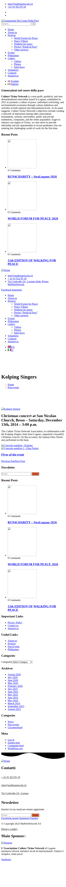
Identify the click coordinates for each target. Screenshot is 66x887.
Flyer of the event (12, 454)
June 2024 (13, 697)
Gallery (11, 58)
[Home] (5, 270)
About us (12, 32)
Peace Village (21, 41)
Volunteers (13, 70)
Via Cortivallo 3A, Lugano (15, 793)
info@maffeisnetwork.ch (20, 4)
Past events (13, 387)
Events (11, 52)
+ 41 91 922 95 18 (10, 777)
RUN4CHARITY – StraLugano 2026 (32, 176)
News (11, 721)
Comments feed (16, 745)
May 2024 (13, 700)
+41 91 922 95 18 (17, 6)
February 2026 (15, 686)
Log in (11, 739)
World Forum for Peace (26, 38)
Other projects (21, 49)
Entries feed (14, 742)
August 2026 (14, 674)
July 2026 (13, 677)
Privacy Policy (15, 622)
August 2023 (14, 709)
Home (11, 29)
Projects (12, 35)
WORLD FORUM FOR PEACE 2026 (33, 218)
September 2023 (16, 706)
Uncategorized (15, 727)
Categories (6, 662)
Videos (17, 61)
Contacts (12, 72)
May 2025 (13, 694)
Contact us (13, 625)
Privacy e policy (9, 829)
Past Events (13, 646)
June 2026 (13, 680)
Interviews (19, 67)
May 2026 (13, 683)
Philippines (13, 55)
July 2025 (13, 689)
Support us (13, 75)
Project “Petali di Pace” (26, 46)
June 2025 (13, 691)
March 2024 (14, 703)
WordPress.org (15, 748)
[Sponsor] (6, 842)
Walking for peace (23, 44)
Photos (17, 64)
